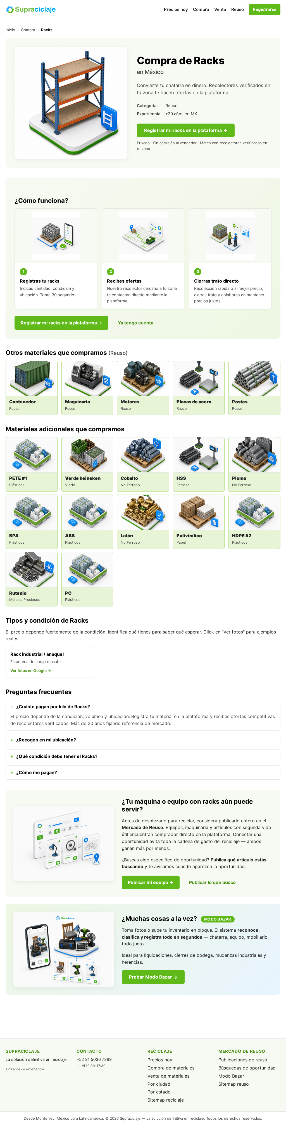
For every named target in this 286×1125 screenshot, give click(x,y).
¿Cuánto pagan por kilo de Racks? (53, 706)
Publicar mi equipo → (150, 882)
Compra (201, 9)
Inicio (10, 30)
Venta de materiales (168, 1076)
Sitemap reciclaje (165, 1100)
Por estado (159, 1092)
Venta (220, 9)
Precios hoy (176, 9)
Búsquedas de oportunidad (247, 1068)
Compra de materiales (170, 1068)
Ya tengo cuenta (135, 323)
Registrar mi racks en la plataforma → (185, 130)
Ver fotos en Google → (30, 670)
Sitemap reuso (233, 1084)
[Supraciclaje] (31, 9)
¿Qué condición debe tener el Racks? (56, 756)
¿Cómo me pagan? (36, 772)
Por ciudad (158, 1084)
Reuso (237, 9)
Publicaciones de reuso (242, 1060)
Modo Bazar (231, 1076)
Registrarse (265, 9)
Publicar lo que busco (212, 882)
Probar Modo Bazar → (153, 977)
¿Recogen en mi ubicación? (46, 740)
